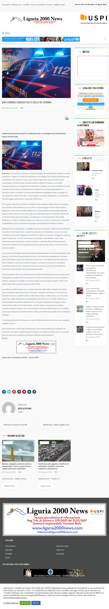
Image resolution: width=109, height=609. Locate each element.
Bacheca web (62, 546)
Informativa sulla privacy (15, 598)
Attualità (8, 550)
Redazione (16, 4)
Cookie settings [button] (10, 603)
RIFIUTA (36, 603)
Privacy (49, 4)
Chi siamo (6, 4)
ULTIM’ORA (8, 442)
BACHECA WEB (96, 165)
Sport (7, 557)
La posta (60, 554)
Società (8, 554)
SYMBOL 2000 (59, 4)
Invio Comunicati (37, 4)
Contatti (25, 4)
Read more (9, 486)
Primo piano (10, 546)
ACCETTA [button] (25, 603)
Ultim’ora (60, 550)
